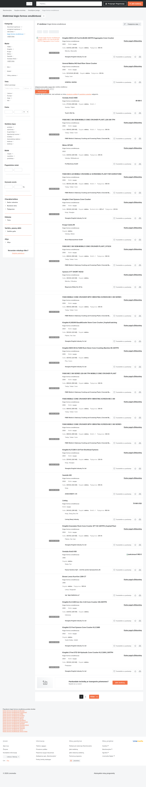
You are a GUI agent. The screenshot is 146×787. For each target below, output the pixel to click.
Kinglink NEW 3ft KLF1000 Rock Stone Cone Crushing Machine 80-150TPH (90, 348)
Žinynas (5, 749)
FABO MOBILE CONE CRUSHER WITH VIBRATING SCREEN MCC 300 (88, 399)
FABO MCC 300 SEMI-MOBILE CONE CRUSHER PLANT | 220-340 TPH (88, 120)
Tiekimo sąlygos (41, 746)
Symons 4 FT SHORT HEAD (72, 272)
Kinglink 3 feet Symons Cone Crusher (76, 199)
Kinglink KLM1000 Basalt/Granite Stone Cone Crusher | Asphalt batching (89, 322)
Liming (65, 500)
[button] (135, 57)
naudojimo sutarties (85, 94)
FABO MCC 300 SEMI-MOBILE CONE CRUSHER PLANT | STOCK (86, 246)
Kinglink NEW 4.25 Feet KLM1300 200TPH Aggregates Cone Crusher (88, 38)
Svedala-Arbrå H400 (69, 98)
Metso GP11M (67, 145)
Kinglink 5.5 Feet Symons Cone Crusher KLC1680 (81, 627)
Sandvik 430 (67, 475)
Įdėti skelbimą (120, 682)
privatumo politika (71, 94)
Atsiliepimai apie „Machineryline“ (46, 756)
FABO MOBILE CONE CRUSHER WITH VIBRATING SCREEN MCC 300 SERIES (91, 297)
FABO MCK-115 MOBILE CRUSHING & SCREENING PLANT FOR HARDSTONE (92, 174)
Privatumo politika (41, 749)
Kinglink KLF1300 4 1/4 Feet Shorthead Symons (80, 450)
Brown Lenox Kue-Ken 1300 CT (74, 576)
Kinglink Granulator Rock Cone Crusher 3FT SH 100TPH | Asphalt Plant (89, 526)
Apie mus (6, 746)
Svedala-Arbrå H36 (69, 551)
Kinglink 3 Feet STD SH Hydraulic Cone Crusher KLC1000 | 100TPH (87, 652)
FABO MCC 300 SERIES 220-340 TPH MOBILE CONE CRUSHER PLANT (89, 373)
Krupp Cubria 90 (68, 225)
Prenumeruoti (42, 92)
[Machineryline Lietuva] (13, 3)
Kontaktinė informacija (10, 752)
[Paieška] (38, 3)
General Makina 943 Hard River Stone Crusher (79, 63)
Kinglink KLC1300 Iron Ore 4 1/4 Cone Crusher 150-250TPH (84, 602)
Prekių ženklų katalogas (43, 759)
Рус (8, 760)
